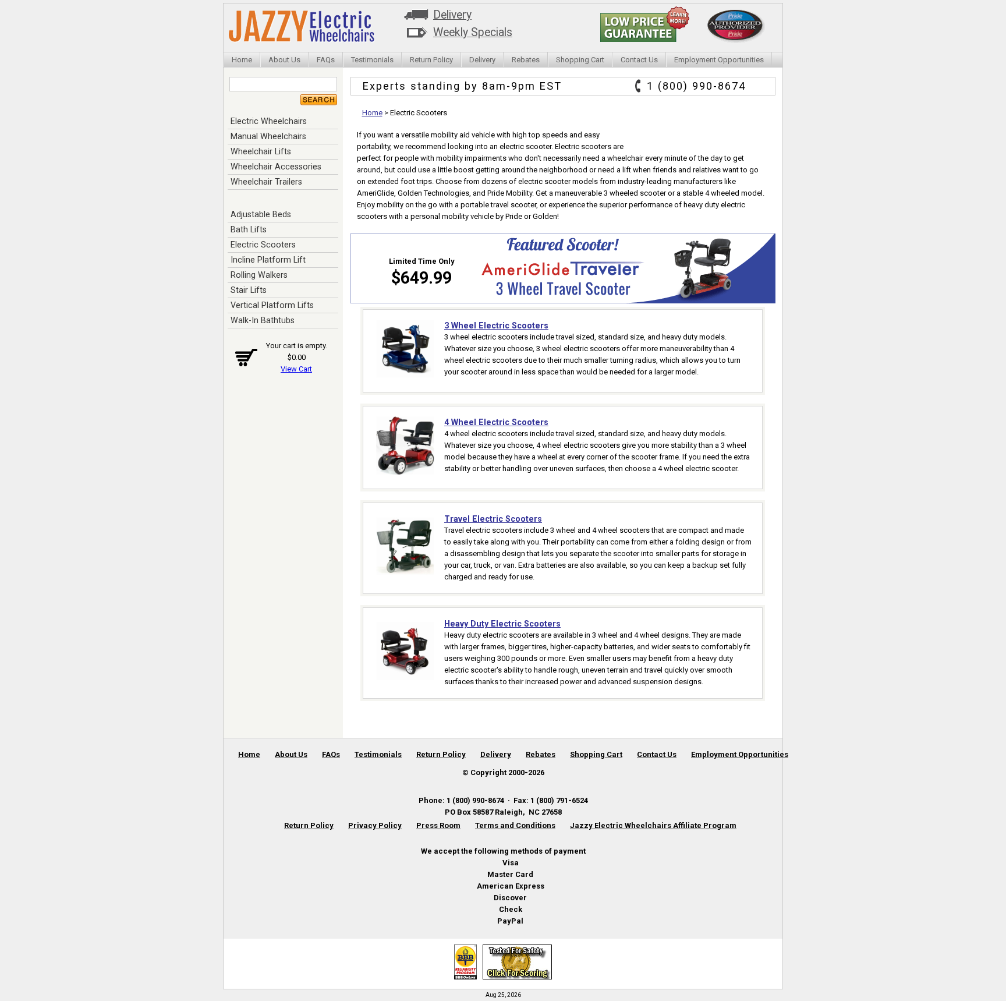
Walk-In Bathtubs (263, 320)
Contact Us (639, 59)
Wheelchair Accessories (276, 166)
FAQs (326, 59)
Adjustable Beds (261, 214)
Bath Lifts (249, 229)
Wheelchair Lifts (261, 151)
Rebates (526, 59)
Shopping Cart (580, 59)
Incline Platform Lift (268, 259)
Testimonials (372, 59)
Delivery (452, 15)
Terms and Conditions (515, 825)
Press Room (438, 825)
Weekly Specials (472, 32)
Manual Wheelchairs (268, 136)
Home (242, 59)
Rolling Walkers (259, 275)
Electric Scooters (263, 244)
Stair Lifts (249, 290)
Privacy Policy (375, 825)
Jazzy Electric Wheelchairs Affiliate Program (653, 825)
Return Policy (431, 59)
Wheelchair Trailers (266, 181)
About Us (284, 59)
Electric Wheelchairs (269, 121)
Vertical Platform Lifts (272, 305)
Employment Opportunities (719, 59)
